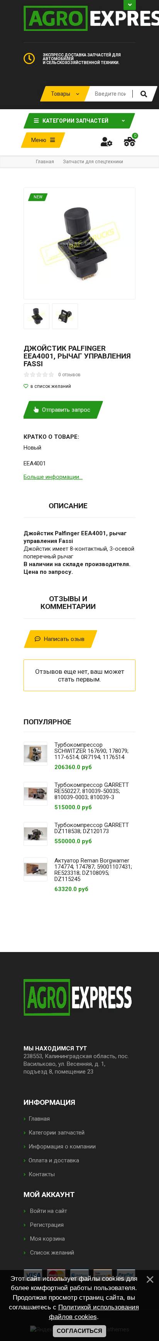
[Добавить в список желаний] (79, 386)
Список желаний (51, 1252)
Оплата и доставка (54, 1160)
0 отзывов (69, 374)
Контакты (42, 1174)
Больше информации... (53, 476)
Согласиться (79, 1331)
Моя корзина (47, 1238)
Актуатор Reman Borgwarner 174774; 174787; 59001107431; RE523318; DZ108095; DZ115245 (93, 869)
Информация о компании (62, 1146)
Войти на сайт (48, 1210)
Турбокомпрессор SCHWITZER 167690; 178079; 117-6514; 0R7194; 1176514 (91, 751)
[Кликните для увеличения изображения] (79, 243)
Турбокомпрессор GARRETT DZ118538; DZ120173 (91, 828)
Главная (39, 1118)
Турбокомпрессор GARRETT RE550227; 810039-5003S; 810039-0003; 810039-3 (91, 791)
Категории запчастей (57, 1132)
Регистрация (46, 1224)
